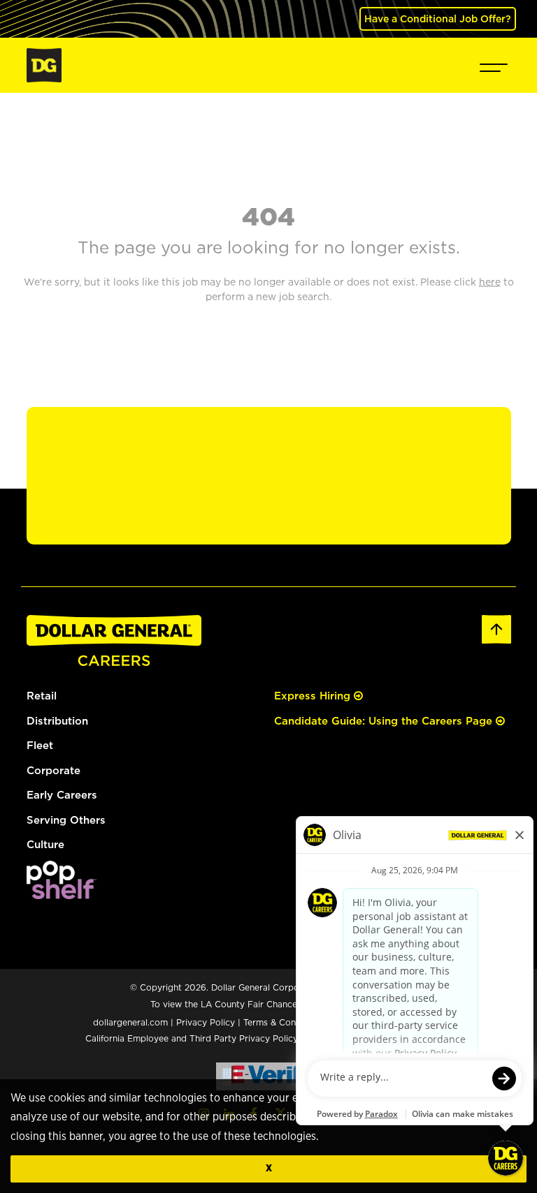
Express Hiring (314, 696)
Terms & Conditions (283, 1022)
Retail (42, 696)
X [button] (269, 1168)
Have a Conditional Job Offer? (437, 18)
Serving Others (66, 820)
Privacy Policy (205, 1022)
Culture (45, 844)
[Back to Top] (496, 628)
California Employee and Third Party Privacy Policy (193, 1038)
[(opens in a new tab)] (61, 878)
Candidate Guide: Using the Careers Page (385, 721)
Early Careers (62, 795)
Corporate (53, 770)
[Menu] (493, 65)
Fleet (40, 745)
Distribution (57, 721)
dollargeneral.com (130, 1022)
